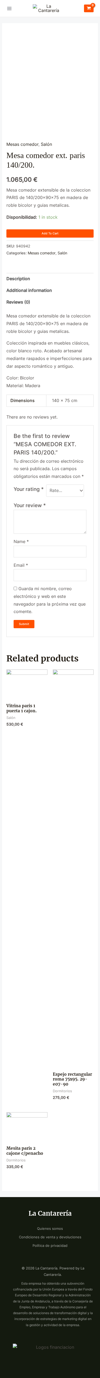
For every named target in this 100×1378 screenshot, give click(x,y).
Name (21, 541)
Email (21, 565)
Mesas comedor (22, 144)
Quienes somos (50, 1229)
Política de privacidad (50, 1246)
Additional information (29, 290)
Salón (46, 144)
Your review (30, 505)
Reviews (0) (18, 302)
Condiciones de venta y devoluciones (50, 1237)
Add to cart (50, 233)
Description (18, 278)
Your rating (29, 489)
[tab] (50, 279)
